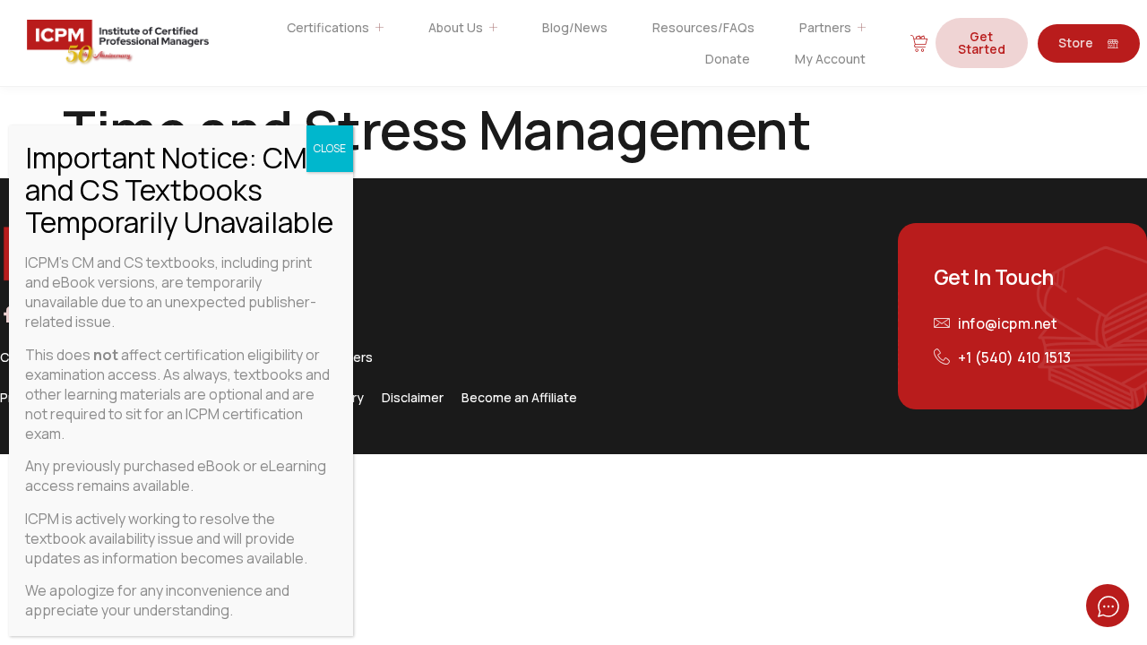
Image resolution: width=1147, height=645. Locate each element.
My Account (830, 58)
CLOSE (330, 148)
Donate (727, 58)
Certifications (328, 27)
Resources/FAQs (703, 27)
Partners (825, 27)
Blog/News (575, 27)
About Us (455, 27)
